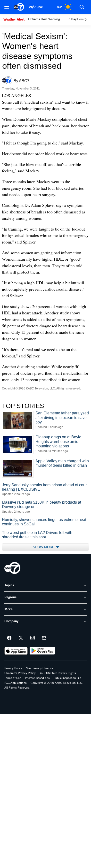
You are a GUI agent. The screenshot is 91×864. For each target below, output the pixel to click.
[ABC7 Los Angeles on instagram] (32, 638)
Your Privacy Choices (39, 668)
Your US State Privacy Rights (58, 673)
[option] (15, 19)
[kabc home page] (12, 568)
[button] (7, 6)
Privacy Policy (13, 668)
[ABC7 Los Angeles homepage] (19, 7)
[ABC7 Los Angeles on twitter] (21, 638)
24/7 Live (36, 7)
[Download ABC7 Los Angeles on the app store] (16, 651)
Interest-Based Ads (37, 677)
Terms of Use (12, 677)
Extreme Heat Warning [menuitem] (44, 19)
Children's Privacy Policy (20, 673)
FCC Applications (15, 682)
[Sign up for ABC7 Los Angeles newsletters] (44, 638)
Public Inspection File (67, 677)
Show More (44, 547)
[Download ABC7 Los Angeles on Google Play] (42, 651)
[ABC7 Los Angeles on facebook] (9, 638)
